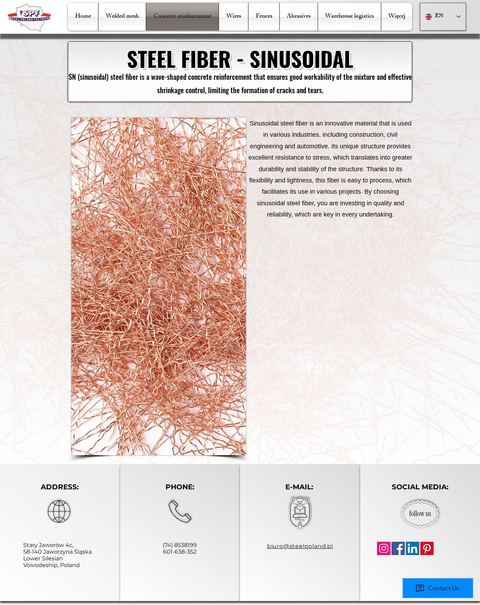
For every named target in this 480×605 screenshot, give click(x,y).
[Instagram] (383, 548)
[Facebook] (398, 548)
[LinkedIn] (412, 548)
